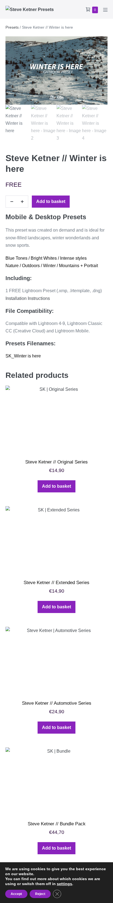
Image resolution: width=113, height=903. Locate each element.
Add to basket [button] (56, 486)
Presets (12, 27)
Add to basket (50, 201)
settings (64, 884)
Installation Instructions (27, 298)
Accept (16, 894)
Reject (40, 894)
